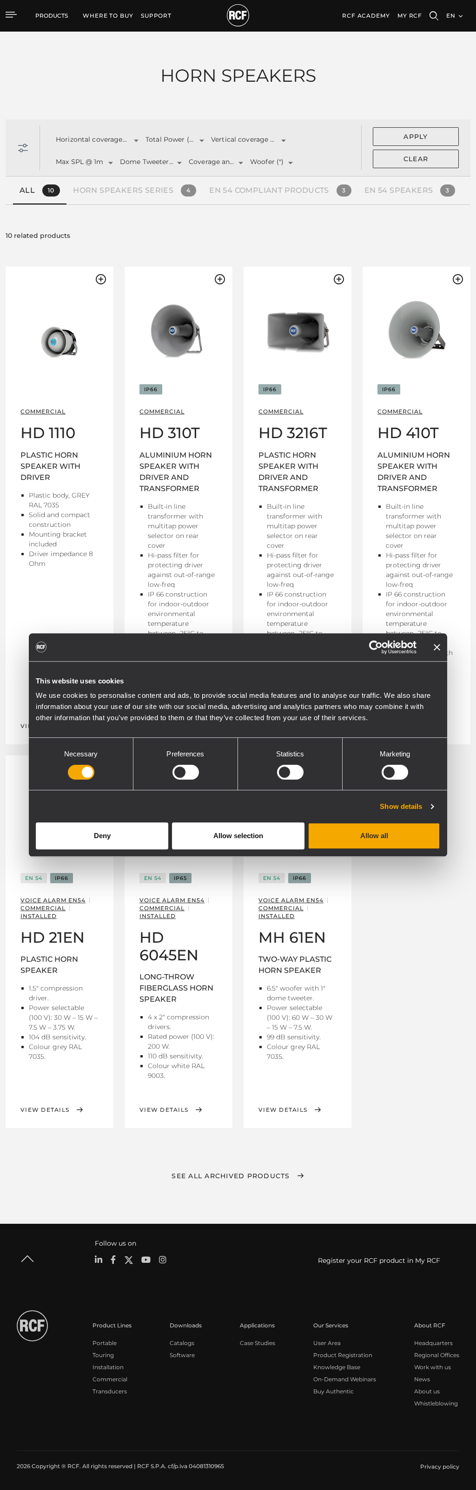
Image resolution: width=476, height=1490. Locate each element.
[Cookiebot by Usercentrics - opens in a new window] (375, 647)
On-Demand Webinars (344, 1379)
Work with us (432, 1367)
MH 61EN (292, 937)
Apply (415, 136)
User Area (327, 1342)
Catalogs (182, 1342)
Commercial (110, 1379)
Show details (401, 806)
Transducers (110, 1391)
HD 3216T (292, 433)
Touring (103, 1355)
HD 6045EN (168, 946)
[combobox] (89, 140)
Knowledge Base (336, 1367)
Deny (102, 836)
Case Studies (257, 1342)
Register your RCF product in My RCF (379, 1260)
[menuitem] (108, 16)
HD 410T (408, 433)
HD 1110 (47, 433)
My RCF (409, 15)
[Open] (136, 140)
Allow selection (238, 836)
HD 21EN (52, 937)
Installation (108, 1367)
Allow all (374, 836)
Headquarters (433, 1342)
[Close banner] (437, 647)
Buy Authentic (333, 1391)
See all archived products (231, 1176)
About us (427, 1391)
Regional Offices (436, 1355)
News (422, 1379)
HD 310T (169, 433)
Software (182, 1355)
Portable (105, 1342)
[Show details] (59, 335)
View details (44, 1110)
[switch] (185, 772)
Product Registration (342, 1355)
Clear (415, 159)
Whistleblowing (436, 1403)
